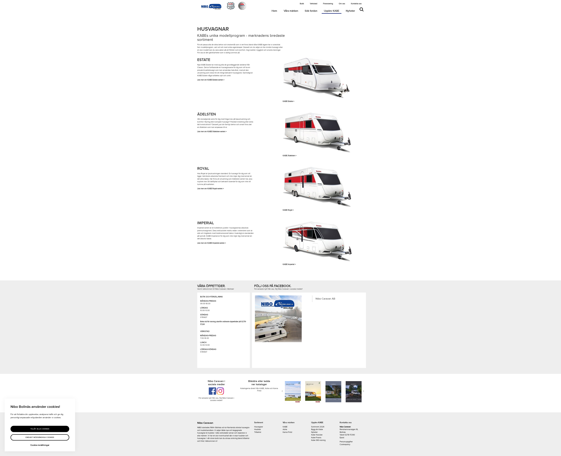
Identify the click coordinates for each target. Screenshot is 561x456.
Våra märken (291, 10)
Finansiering (328, 3)
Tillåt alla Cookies (39, 429)
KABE (285, 427)
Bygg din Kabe (317, 429)
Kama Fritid (287, 432)
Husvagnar (258, 427)
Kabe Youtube (316, 435)
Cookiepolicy (345, 444)
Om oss (342, 3)
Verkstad (313, 3)
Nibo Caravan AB (325, 298)
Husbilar (257, 429)
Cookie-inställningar (40, 445)
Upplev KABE (332, 10)
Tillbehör (257, 432)
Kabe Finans (316, 437)
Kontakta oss (356, 3)
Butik (302, 3)
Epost (342, 437)
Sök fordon (311, 10)
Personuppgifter (346, 442)
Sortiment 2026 (317, 427)
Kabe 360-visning (318, 440)
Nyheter (350, 10)
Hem (274, 10)
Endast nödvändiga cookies (40, 437)
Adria (285, 429)
